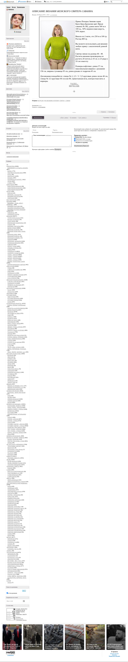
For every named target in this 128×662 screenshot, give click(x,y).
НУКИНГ (10, 224)
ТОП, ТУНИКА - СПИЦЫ (14, 431)
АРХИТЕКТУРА (12, 559)
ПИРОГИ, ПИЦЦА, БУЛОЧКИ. (16, 330)
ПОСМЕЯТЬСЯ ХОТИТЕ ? (15, 179)
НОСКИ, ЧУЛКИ (12, 246)
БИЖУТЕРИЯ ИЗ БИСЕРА (15, 188)
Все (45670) (25, 91)
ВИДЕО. (10, 171)
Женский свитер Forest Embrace (16, 94)
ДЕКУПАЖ (10, 357)
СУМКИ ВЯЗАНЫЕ (13, 475)
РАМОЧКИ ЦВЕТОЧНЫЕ (14, 532)
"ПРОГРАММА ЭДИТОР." (14, 446)
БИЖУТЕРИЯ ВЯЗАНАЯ (14, 186)
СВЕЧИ (10, 379)
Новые (114, 117)
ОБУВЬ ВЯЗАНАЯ (13, 461)
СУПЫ (9, 345)
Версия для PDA (114, 653)
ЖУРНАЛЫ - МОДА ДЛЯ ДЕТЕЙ (16, 392)
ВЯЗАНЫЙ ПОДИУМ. (14, 236)
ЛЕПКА (10, 364)
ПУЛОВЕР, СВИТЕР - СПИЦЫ (16, 426)
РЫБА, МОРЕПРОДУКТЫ (15, 339)
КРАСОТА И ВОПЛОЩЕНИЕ (15, 471)
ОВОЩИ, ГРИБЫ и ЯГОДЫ (15, 327)
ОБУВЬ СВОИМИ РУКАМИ (15, 463)
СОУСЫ (10, 344)
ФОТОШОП (11, 454)
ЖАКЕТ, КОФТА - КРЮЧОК (15, 407)
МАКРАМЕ (10, 365)
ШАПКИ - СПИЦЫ (13, 260)
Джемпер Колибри (12, 106)
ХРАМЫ (10, 442)
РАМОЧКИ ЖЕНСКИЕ (14, 520)
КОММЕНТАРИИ (12, 498)
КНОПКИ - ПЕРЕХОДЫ (14, 495)
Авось (47, 1)
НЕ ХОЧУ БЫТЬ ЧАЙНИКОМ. (15, 444)
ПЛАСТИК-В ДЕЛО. (13, 369)
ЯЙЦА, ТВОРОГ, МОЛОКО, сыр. (16, 352)
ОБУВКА (10, 397)
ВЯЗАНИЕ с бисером (13, 195)
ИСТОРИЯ (10, 567)
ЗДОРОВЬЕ (10, 293)
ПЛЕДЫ (10, 249)
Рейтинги (39, 1)
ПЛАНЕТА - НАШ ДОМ (14, 572)
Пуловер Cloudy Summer (14, 99)
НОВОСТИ (10, 456)
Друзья (14, 7)
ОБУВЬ (9, 459)
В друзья (18, 32)
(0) (27, 94)
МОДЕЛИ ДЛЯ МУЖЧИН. (14, 436)
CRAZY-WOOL (12, 221)
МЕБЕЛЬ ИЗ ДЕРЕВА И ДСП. (16, 386)
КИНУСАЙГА (11, 360)
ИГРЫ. (9, 174)
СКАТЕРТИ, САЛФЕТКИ (14, 253)
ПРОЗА (10, 181)
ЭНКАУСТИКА (12, 382)
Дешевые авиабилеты (15, 44)
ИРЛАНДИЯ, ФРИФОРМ (14, 241)
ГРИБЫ (10, 268)
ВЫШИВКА (10, 201)
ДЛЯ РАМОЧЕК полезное (15, 491)
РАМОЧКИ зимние (13, 522)
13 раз (40, 105)
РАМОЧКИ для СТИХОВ (14, 518)
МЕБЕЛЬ (9, 384)
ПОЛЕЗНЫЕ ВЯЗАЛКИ (14, 243)
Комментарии (21, 7)
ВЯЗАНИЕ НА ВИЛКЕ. (14, 229)
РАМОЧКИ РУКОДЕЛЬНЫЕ (15, 530)
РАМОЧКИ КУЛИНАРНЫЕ (15, 527)
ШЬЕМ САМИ (11, 545)
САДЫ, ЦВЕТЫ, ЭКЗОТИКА (15, 576)
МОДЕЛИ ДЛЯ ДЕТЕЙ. (13, 391)
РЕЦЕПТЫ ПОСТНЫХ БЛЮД (16, 335)
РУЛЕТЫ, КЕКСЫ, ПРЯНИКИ (16, 337)
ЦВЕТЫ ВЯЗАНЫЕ (13, 480)
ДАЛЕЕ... (74, 83)
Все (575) (26, 131)
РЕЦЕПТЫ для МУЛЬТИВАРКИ (16, 308)
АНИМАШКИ (11, 488)
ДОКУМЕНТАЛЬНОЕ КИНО (15, 173)
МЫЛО (9, 367)
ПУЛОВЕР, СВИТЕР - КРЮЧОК (16, 424)
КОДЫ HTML (11, 496)
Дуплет (10, 290)
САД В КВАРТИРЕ (13, 276)
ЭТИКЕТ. (9, 550)
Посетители (19, 618)
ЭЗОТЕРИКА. (10, 547)
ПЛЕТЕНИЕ (11, 198)
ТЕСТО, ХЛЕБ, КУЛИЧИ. (14, 347)
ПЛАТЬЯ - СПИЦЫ (13, 420)
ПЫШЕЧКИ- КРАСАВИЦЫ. (15, 427)
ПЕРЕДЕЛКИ (11, 539)
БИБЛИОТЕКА (11, 166)
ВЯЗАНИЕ (9, 216)
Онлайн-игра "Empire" (15, 64)
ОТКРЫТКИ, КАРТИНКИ (14, 500)
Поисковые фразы (21, 620)
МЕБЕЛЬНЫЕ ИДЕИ (13, 389)
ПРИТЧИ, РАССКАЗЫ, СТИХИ (16, 441)
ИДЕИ (9, 271)
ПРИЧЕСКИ (11, 286)
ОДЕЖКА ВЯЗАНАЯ (13, 399)
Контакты (114, 654)
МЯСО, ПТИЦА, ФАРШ (14, 323)
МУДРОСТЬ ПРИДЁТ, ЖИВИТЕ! (15, 437)
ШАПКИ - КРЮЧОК (13, 258)
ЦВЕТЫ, (9, 478)
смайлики (48, 135)
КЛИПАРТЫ (11, 493)
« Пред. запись (64, 117)
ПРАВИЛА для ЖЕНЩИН (15, 285)
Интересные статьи (13, 557)
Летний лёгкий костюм (13, 134)
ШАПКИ (10, 402)
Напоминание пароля (57, 132)
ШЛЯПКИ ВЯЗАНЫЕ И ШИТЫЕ (16, 264)
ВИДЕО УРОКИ (12, 228)
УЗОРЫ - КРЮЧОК (13, 255)
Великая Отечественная (14, 562)
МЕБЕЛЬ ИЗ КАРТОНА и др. (15, 387)
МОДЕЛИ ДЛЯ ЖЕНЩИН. (14, 404)
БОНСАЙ (10, 193)
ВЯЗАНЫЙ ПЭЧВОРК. (14, 238)
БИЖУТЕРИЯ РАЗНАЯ (14, 189)
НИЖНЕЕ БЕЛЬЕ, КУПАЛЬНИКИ (17, 414)
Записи (8, 7)
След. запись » (82, 117)
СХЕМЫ (10, 534)
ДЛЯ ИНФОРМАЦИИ (13, 564)
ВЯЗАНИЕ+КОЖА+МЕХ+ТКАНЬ (16, 231)
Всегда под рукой (13, 56)
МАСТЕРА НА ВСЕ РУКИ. (14, 353)
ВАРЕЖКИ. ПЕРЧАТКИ (14, 226)
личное (10, 582)
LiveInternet (9, 2)
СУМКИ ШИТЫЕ (12, 476)
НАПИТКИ (10, 325)
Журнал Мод (11, 291)
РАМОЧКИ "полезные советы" (16, 508)
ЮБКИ (9, 434)
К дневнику (73, 117)
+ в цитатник (53, 15)
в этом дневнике (12, 593)
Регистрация (23, 1)
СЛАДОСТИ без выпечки (15, 342)
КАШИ (9, 315)
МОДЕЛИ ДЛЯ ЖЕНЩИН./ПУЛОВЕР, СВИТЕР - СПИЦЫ (54, 100)
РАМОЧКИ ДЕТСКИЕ (13, 515)
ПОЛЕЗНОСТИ (12, 214)
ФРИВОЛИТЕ (11, 380)
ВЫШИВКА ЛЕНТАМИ (14, 206)
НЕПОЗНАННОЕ (12, 571)
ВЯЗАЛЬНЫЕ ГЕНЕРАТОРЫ (15, 223)
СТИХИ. (10, 183)
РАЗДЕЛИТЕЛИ (12, 503)
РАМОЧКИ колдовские (14, 523)
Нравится (103, 111)
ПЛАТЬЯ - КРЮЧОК (13, 419)
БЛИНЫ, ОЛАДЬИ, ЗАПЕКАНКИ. (17, 305)
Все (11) (26, 41)
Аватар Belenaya (17, 21)
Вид (107, 2)
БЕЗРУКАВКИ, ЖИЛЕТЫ (14, 406)
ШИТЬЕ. (9, 537)
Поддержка (105, 2)
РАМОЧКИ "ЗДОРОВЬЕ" (14, 506)
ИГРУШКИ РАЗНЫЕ (13, 300)
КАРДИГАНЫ (11, 411)
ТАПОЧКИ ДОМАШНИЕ (14, 464)
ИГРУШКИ (9, 295)
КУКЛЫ (10, 302)
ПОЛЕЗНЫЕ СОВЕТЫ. (13, 466)
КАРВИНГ (10, 359)
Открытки (11, 50)
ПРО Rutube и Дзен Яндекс (15, 449)
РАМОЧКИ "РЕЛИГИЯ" (14, 510)
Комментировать (38, 117)
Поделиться (111, 111)
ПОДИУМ (10, 540)
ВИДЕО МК (74, 86)
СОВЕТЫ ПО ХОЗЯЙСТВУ (15, 269)
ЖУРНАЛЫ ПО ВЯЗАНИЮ (14, 288)
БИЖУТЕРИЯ (10, 184)
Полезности (11, 332)
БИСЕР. (9, 191)
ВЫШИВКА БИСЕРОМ (14, 196)
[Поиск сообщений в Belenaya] (24, 591)
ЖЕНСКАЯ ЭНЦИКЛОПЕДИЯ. (15, 280)
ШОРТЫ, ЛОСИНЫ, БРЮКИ (15, 432)
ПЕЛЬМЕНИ (11, 328)
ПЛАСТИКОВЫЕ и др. (14, 473)
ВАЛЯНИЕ (10, 355)
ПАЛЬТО (10, 417)
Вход (29, 1)
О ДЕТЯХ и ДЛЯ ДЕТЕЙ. (14, 281)
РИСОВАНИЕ (11, 377)
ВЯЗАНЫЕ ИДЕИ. (13, 234)
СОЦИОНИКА (11, 556)
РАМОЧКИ (10, 505)
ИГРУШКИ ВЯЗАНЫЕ (14, 298)
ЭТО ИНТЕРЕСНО (12, 552)
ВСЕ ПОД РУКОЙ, (12, 200)
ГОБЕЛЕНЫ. (11, 213)
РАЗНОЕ (10, 333)
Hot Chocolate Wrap (12, 112)
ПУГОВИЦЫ (11, 374)
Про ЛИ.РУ (11, 453)
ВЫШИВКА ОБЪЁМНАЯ (14, 208)
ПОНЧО (10, 422)
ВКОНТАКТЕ (11, 448)
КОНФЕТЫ (11, 318)
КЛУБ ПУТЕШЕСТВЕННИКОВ (16, 569)
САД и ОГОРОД (12, 278)
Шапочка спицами (12, 136)
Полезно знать (12, 574)
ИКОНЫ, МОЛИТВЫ (13, 439)
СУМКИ (9, 470)
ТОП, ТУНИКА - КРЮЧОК (14, 429)
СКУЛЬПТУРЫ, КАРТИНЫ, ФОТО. (17, 578)
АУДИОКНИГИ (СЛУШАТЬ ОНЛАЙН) (18, 168)
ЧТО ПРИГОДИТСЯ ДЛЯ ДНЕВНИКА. (17, 483)
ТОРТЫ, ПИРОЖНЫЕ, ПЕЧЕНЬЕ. (17, 349)
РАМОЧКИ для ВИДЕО (14, 517)
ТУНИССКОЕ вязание (14, 218)
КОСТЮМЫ (11, 412)
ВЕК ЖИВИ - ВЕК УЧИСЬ (15, 561)
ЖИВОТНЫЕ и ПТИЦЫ (14, 566)
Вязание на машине (13, 219)
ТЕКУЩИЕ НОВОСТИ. (14, 458)
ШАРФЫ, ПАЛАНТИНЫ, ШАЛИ (16, 261)
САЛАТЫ (10, 340)
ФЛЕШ (9, 486)
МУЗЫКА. (10, 178)
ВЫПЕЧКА (10, 311)
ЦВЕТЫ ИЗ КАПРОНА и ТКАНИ (16, 481)
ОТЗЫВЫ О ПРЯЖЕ (13, 248)
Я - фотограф (12, 75)
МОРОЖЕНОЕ (12, 322)
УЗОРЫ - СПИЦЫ (13, 256)
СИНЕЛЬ (10, 544)
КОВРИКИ (10, 244)
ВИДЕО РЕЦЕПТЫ (13, 310)
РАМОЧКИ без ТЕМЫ (14, 512)
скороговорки (13, 157)
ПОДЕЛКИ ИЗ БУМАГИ (14, 372)
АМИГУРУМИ (11, 297)
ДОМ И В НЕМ (11, 266)
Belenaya (7, 9)
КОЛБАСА (10, 317)
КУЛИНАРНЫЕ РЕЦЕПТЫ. (14, 303)
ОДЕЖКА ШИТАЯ (12, 400)
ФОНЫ (9, 535)
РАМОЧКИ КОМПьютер (14, 525)
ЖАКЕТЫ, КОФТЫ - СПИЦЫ (15, 409)
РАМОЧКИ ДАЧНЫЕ (13, 513)
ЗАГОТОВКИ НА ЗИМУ (14, 313)
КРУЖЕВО (10, 362)
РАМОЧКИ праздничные (14, 528)
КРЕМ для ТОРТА (12, 320)
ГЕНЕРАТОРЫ (12, 490)
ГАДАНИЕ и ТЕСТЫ (13, 549)
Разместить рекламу (114, 656)
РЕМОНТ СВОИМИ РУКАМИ (16, 275)
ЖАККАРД (10, 239)
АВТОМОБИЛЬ (12, 554)
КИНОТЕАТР (11, 176)
